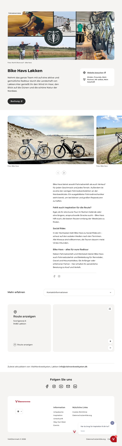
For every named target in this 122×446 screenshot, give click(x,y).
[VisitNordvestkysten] (22, 401)
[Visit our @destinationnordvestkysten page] (61, 386)
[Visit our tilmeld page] (68, 386)
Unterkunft (58, 419)
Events (56, 425)
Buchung (15, 101)
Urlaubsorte (58, 412)
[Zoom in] (110, 341)
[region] (83, 328)
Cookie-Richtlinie (79, 412)
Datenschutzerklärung (82, 415)
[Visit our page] (47, 386)
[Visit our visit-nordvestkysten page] (75, 386)
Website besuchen (95, 73)
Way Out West (59, 422)
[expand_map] (109, 308)
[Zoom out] (110, 348)
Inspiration (58, 415)
